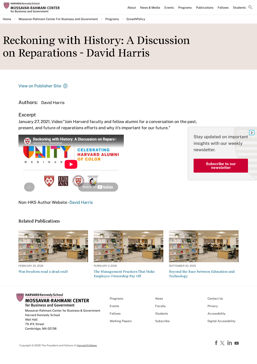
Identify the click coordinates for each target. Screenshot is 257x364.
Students (239, 7)
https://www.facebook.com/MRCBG (217, 343)
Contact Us (215, 298)
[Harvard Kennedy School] (33, 7)
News (159, 298)
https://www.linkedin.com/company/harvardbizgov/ (230, 343)
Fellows (223, 7)
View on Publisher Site (39, 85)
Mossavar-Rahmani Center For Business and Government (58, 19)
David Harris (81, 202)
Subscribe (162, 321)
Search (250, 8)
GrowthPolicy (135, 19)
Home (7, 19)
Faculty (160, 306)
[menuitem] (131, 9)
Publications (204, 7)
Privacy (213, 306)
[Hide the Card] (251, 132)
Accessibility (217, 313)
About (131, 7)
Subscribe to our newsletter (221, 166)
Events (169, 7)
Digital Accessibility (222, 321)
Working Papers (121, 321)
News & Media (150, 7)
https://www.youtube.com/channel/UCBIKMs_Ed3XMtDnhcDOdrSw (237, 343)
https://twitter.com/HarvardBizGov (223, 343)
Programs (185, 7)
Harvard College (87, 345)
